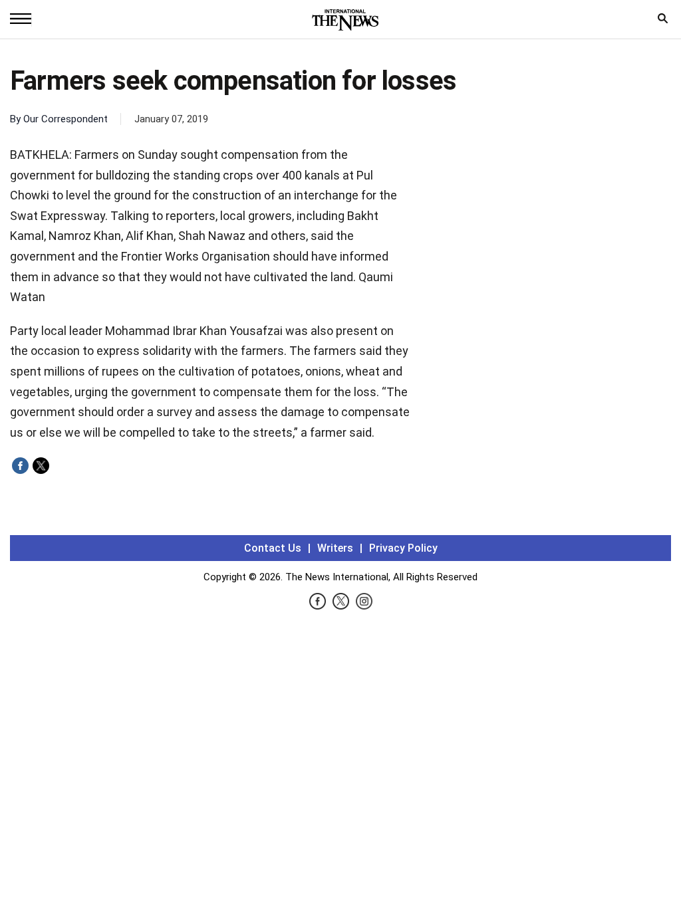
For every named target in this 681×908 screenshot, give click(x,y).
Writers (335, 548)
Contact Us (272, 548)
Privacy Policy (403, 548)
